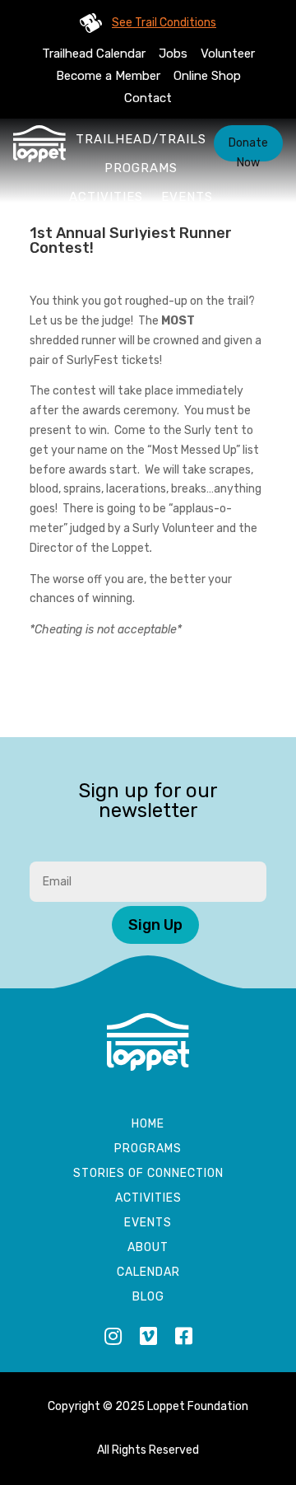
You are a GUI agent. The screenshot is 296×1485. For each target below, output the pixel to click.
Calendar (148, 1273)
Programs (141, 168)
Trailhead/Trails (141, 139)
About (141, 225)
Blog (148, 1297)
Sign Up (155, 925)
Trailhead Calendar (94, 53)
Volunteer (228, 53)
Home (148, 1124)
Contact (148, 98)
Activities (106, 196)
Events (187, 196)
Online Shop (207, 75)
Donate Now (248, 148)
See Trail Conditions (164, 23)
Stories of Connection (148, 1174)
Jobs (173, 53)
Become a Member (108, 75)
